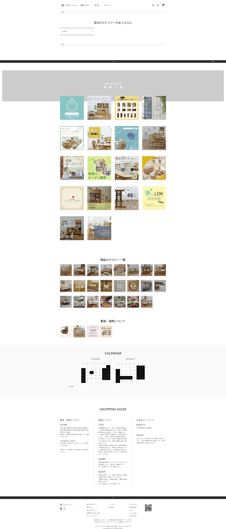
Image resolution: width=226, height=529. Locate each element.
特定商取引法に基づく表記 (93, 513)
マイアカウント (134, 504)
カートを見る (133, 513)
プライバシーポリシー (92, 516)
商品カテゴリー (85, 5)
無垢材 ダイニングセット (100, 520)
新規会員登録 (133, 507)
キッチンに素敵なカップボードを (122, 522)
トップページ (111, 504)
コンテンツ (107, 5)
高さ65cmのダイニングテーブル (103, 522)
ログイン (132, 510)
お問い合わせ (133, 516)
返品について (107, 466)
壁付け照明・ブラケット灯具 (124, 520)
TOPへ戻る (113, 61)
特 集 (96, 5)
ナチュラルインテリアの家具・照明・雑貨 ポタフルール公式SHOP (113, 526)
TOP (62, 12)
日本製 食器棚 (112, 520)
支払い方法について (92, 510)
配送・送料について (92, 504)
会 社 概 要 (111, 507)
